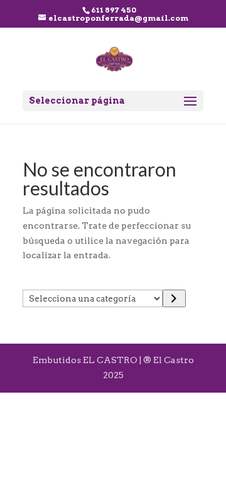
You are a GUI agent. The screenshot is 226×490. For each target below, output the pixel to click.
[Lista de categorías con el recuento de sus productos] (174, 298)
